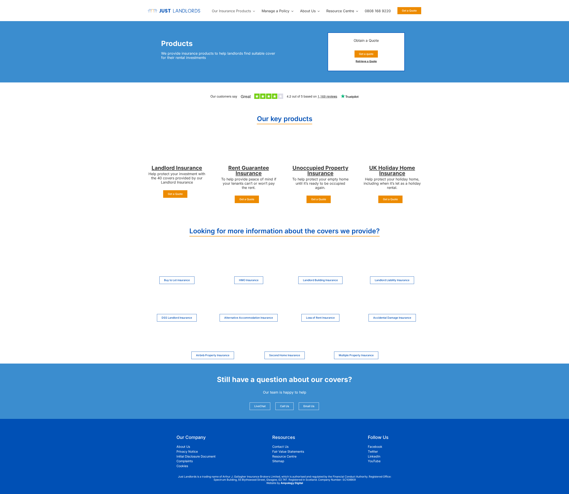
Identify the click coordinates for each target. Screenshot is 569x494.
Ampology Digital (292, 483)
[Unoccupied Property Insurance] (320, 140)
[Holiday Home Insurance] (392, 140)
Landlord (164, 168)
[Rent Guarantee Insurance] (248, 140)
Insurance (189, 168)
